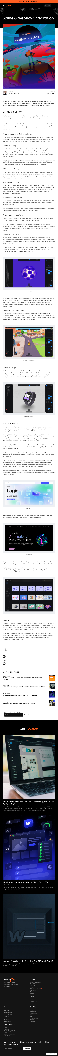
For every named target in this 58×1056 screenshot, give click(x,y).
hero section (42, 470)
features (19, 185)
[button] (53, 5)
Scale (27, 517)
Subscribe (27, 714)
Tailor (31, 517)
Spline (4, 137)
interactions (15, 239)
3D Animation (29, 508)
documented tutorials (30, 627)
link (42, 466)
